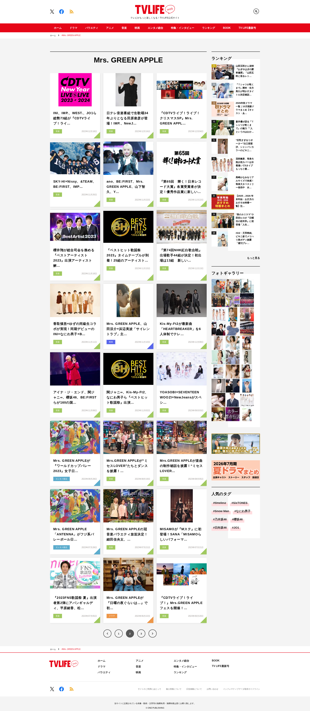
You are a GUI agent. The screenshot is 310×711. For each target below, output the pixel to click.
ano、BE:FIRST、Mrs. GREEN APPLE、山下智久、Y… (126, 187)
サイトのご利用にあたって (149, 689)
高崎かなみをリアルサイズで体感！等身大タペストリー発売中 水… (245, 182)
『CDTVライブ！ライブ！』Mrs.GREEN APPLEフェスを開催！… (181, 603)
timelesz (220, 503)
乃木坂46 (221, 519)
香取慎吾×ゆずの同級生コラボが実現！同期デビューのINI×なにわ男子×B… (75, 329)
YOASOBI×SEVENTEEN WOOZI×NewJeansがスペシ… (181, 397)
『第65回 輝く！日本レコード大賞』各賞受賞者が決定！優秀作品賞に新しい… (181, 187)
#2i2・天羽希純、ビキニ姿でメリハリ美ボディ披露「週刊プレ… (245, 238)
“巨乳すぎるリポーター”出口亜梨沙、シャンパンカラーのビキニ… (245, 145)
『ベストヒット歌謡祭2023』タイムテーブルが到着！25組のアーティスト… (128, 255)
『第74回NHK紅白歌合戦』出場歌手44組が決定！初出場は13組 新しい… (181, 255)
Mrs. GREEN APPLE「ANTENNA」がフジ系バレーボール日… (73, 534)
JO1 (236, 527)
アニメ (110, 27)
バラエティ (91, 27)
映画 (137, 27)
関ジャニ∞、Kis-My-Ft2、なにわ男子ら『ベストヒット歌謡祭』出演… (127, 397)
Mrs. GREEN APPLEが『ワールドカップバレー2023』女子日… (72, 466)
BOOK (227, 27)
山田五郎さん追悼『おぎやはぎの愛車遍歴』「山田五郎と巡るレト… (245, 71)
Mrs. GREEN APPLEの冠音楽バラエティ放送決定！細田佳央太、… (127, 534)
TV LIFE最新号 (247, 27)
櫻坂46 (238, 519)
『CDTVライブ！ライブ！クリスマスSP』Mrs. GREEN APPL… (180, 118)
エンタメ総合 (155, 27)
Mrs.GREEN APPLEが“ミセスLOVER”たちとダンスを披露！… (127, 466)
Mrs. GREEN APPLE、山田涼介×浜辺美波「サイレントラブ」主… (128, 329)
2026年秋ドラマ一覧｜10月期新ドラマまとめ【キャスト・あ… (245, 108)
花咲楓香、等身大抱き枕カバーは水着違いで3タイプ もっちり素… (245, 163)
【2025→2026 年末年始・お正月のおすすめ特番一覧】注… (245, 201)
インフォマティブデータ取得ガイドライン (241, 689)
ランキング (208, 27)
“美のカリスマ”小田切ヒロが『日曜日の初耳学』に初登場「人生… (245, 219)
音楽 (124, 27)
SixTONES (240, 503)
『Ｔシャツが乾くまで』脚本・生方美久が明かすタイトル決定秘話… (245, 89)
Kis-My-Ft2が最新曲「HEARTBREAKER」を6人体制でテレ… (180, 329)
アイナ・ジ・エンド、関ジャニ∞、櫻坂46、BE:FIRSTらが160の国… (75, 397)
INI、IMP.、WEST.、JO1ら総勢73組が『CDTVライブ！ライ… (75, 118)
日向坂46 (221, 527)
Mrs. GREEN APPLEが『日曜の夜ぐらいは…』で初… (127, 603)
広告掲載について (194, 689)
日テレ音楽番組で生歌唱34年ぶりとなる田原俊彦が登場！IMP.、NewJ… (127, 118)
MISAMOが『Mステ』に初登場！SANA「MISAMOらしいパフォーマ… (181, 534)
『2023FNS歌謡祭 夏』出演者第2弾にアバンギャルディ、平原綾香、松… (75, 603)
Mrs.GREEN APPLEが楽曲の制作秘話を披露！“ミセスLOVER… (181, 466)
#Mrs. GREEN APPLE (71, 35)
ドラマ (73, 27)
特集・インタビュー (182, 27)
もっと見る (253, 258)
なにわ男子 (243, 511)
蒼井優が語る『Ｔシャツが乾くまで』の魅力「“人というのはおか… (245, 126)
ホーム (58, 27)
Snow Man (222, 511)
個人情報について (173, 689)
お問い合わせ (212, 689)
